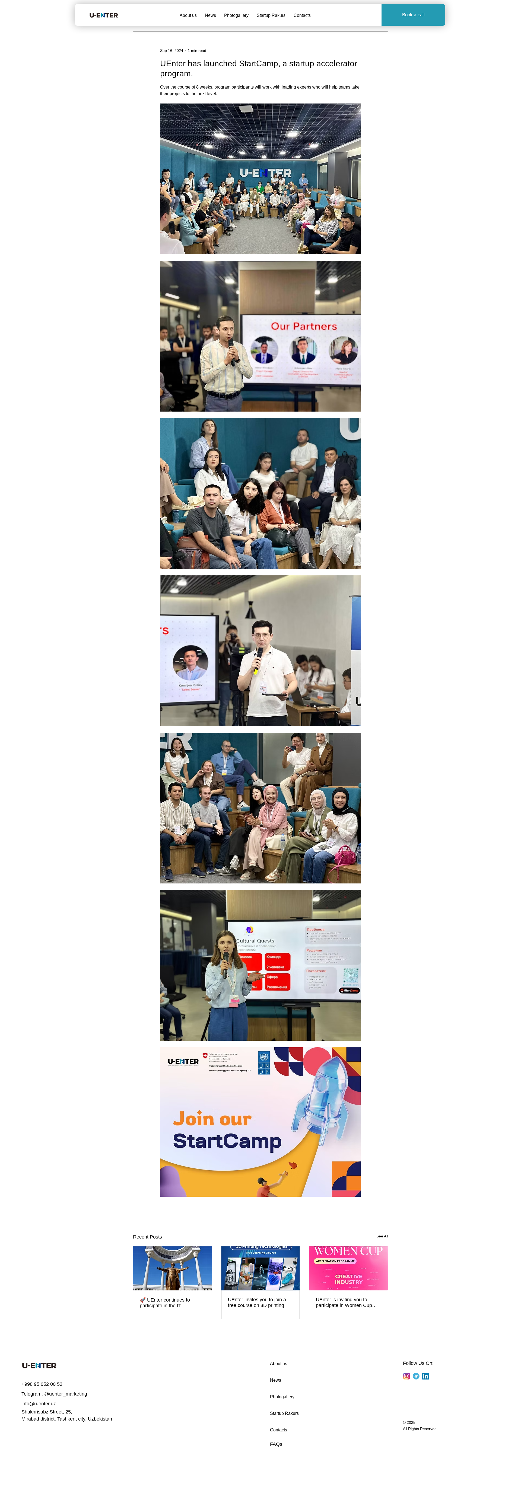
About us (278, 1363)
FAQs (276, 1444)
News (275, 1380)
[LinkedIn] (425, 1376)
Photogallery (282, 1396)
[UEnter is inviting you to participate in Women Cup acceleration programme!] (348, 1268)
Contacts (278, 1430)
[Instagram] (406, 1376)
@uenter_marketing (65, 1394)
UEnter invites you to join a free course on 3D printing (257, 1302)
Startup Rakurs (284, 1413)
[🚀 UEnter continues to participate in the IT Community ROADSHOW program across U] (172, 1268)
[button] (413, 15)
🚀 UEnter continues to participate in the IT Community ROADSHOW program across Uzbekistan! (170, 1303)
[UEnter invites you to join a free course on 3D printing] (260, 1268)
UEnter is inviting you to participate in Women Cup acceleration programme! (344, 1302)
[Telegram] (416, 1376)
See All (382, 1236)
